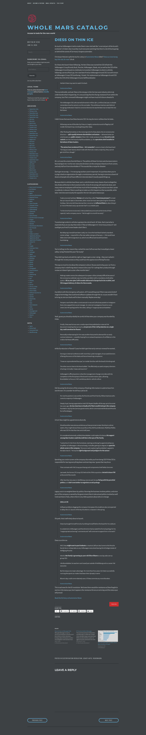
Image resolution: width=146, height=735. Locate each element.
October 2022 (33, 127)
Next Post (112, 720)
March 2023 (32, 123)
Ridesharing (32, 274)
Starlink (31, 296)
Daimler (31, 213)
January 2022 (32, 131)
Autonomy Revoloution (35, 195)
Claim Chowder (33, 203)
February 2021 (33, 149)
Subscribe (114, 604)
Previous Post (39, 720)
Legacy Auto (87, 658)
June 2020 (32, 166)
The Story (60, 3)
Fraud (30, 232)
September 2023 (33, 117)
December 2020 (33, 153)
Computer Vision (33, 205)
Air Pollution (32, 189)
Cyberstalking (33, 209)
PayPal (31, 94)
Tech (30, 301)
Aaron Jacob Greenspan (35, 187)
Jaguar (31, 254)
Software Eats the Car (35, 292)
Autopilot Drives (33, 197)
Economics (32, 221)
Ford (30, 230)
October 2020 (33, 157)
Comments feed (33, 330)
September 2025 (33, 109)
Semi (30, 282)
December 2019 (33, 174)
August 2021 (32, 139)
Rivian (31, 276)
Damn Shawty (33, 215)
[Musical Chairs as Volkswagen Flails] (65, 637)
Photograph (32, 268)
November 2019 (33, 176)
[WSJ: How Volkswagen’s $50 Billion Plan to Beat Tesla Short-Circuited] (108, 636)
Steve (38, 42)
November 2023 (33, 115)
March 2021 (32, 147)
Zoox (30, 317)
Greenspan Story (33, 248)
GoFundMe (46, 92)
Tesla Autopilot (33, 305)
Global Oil (32, 242)
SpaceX (31, 294)
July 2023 (31, 119)
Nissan (31, 266)
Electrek (31, 223)
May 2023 (31, 121)
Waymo (31, 315)
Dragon (31, 219)
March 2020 (32, 170)
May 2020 (32, 168)
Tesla (30, 303)
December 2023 (33, 113)
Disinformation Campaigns (36, 217)
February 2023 (33, 125)
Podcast (31, 272)
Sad (30, 278)
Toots (30, 307)
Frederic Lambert (34, 234)
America (31, 191)
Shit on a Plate (33, 286)
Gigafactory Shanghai (35, 240)
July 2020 (31, 164)
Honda (31, 250)
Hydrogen (32, 252)
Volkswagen (97, 658)
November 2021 (33, 135)
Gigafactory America (34, 236)
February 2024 (33, 111)
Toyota (31, 309)
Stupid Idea (32, 298)
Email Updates (50, 3)
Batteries (31, 199)
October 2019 (33, 178)
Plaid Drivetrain (33, 270)
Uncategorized (33, 311)
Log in (31, 326)
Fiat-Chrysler (32, 227)
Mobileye (32, 258)
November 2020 (33, 155)
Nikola (31, 262)
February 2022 (33, 129)
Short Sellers (32, 288)
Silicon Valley (32, 290)
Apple (31, 193)
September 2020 (33, 160)
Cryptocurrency (33, 207)
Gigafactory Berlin (34, 238)
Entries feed (32, 328)
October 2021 (32, 137)
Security (31, 280)
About (29, 3)
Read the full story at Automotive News (68, 598)
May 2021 (31, 143)
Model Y (31, 260)
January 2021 (32, 151)
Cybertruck (32, 211)
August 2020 (32, 162)
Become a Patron (38, 3)
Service (31, 284)
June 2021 (31, 141)
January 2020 (32, 172)
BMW (30, 201)
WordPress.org (33, 332)
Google (31, 246)
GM (30, 244)
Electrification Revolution (72, 658)
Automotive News (92, 57)
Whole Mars (67, 27)
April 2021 (32, 145)
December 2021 (33, 133)
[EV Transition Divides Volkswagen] (87, 637)
